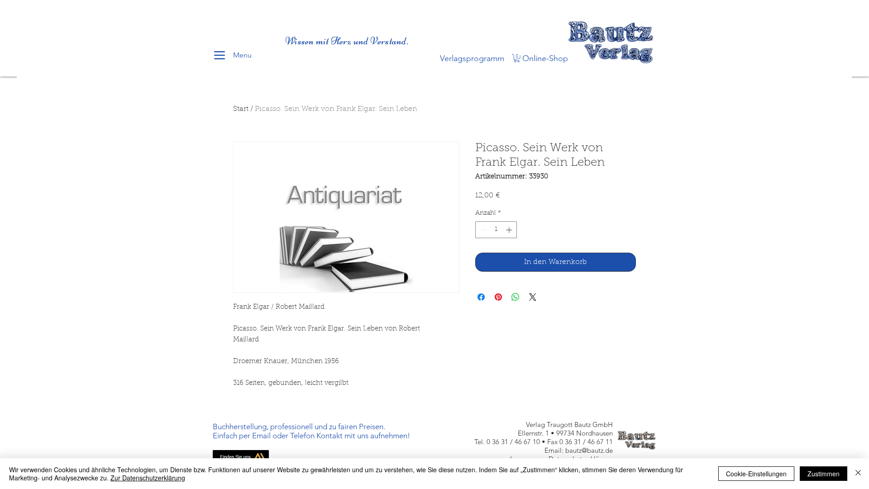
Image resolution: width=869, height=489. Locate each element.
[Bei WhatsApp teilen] (515, 297)
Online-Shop (545, 58)
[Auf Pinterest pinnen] (498, 297)
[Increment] (510, 230)
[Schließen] (858, 473)
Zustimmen (823, 473)
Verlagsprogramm (472, 58)
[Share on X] (532, 297)
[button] (517, 58)
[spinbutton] (496, 230)
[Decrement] (482, 230)
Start (240, 109)
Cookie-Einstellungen (756, 473)
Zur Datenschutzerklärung (147, 477)
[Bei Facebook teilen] (481, 297)
